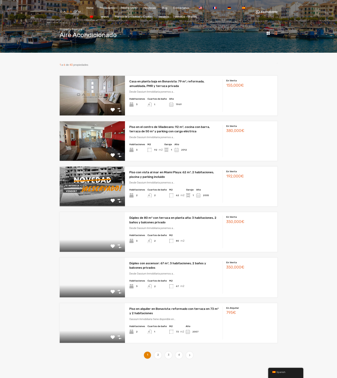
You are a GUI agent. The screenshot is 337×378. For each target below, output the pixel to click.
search (105, 16)
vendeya (164, 16)
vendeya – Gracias (186, 16)
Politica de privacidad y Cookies (134, 16)
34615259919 (269, 12)
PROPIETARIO (129, 7)
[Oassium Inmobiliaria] (70, 12)
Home (90, 7)
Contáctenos (181, 7)
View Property (92, 107)
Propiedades (107, 7)
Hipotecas (149, 7)
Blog (164, 7)
